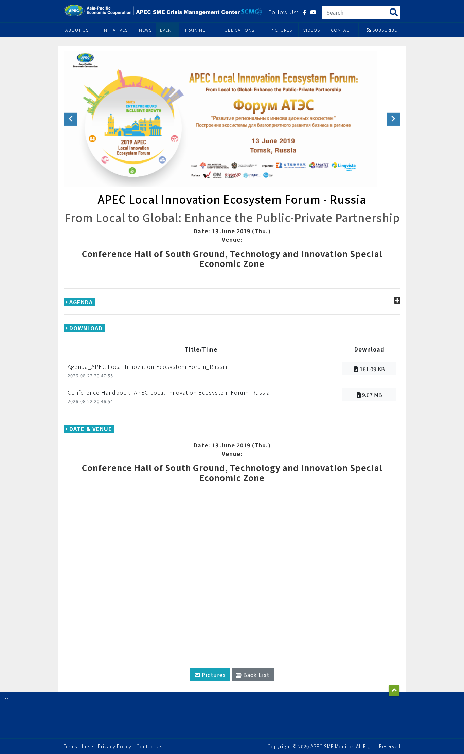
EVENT (167, 30)
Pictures (213, 675)
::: (5, 696)
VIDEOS (311, 30)
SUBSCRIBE (384, 30)
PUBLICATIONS (237, 30)
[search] (394, 12)
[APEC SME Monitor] (163, 10)
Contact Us (149, 746)
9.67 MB (371, 395)
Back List (255, 675)
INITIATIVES (115, 30)
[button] (70, 119)
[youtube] (313, 12)
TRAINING (195, 30)
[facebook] (304, 12)
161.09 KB (371, 369)
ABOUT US (77, 30)
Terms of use (78, 746)
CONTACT (341, 30)
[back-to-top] (394, 690)
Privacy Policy (114, 746)
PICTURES (281, 30)
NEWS (145, 30)
